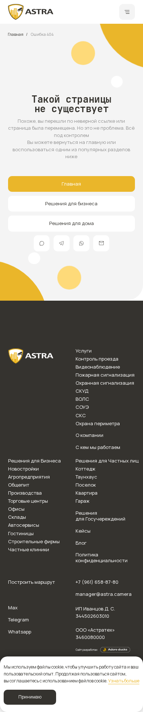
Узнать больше (123, 681)
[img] (31, 12)
